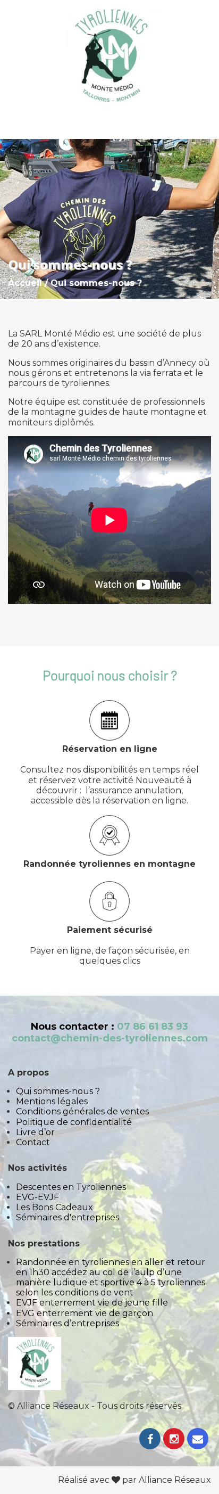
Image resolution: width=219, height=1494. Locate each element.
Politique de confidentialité (74, 1122)
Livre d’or (35, 1132)
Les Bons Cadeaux (54, 1207)
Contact (33, 1142)
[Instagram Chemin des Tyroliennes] (173, 1440)
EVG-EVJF (37, 1197)
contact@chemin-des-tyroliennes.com (110, 1038)
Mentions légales (52, 1101)
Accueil (25, 283)
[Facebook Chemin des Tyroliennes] (150, 1440)
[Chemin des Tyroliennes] (109, 57)
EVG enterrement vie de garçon (84, 1313)
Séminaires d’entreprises (67, 1323)
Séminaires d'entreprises (67, 1217)
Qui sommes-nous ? (58, 1091)
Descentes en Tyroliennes (71, 1187)
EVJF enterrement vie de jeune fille (92, 1303)
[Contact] (197, 1440)
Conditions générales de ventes (82, 1111)
